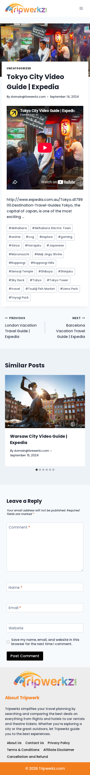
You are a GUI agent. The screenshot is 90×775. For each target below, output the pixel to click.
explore (46, 237)
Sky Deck (16, 280)
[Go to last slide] (12, 420)
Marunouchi (19, 254)
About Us (14, 743)
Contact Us (34, 743)
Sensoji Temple (21, 271)
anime (15, 237)
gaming (65, 237)
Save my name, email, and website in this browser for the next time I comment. (45, 642)
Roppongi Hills (42, 263)
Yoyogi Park (19, 298)
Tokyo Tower (57, 280)
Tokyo (35, 280)
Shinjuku (65, 271)
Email (15, 608)
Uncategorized (19, 68)
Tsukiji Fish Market (40, 289)
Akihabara (18, 228)
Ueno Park (69, 289)
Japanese (55, 246)
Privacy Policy (59, 743)
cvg (30, 237)
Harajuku (33, 246)
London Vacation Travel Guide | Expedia (21, 327)
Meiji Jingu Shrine (48, 254)
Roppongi (17, 263)
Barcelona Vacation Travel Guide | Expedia (70, 327)
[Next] (77, 420)
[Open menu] (81, 8)
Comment (19, 527)
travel (14, 289)
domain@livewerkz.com (28, 97)
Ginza (14, 246)
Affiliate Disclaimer (58, 750)
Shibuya (45, 271)
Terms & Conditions (23, 750)
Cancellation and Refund (27, 756)
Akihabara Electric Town (51, 228)
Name (15, 587)
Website (16, 628)
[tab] (37, 470)
